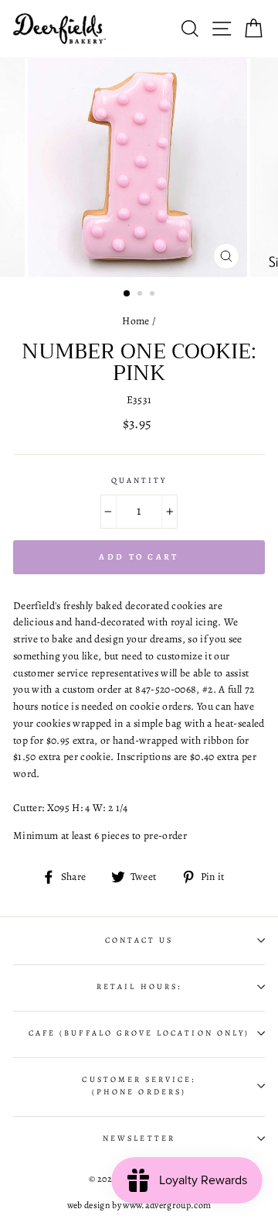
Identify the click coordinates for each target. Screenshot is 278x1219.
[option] (139, 167)
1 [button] (127, 294)
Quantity (139, 480)
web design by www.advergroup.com (139, 1205)
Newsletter (139, 1138)
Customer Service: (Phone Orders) (138, 1085)
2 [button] (141, 295)
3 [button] (154, 295)
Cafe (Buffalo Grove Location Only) (139, 1033)
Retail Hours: (139, 986)
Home (135, 320)
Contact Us (139, 940)
